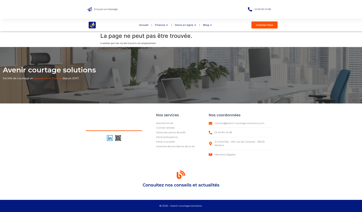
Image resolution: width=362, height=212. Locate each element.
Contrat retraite (165, 127)
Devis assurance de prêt (171, 132)
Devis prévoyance (167, 137)
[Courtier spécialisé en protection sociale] (92, 25)
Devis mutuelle (165, 141)
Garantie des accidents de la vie (175, 146)
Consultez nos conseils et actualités (181, 185)
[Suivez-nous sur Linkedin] (110, 138)
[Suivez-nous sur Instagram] (118, 138)
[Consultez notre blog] (181, 175)
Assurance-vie (164, 123)
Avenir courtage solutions (186, 205)
